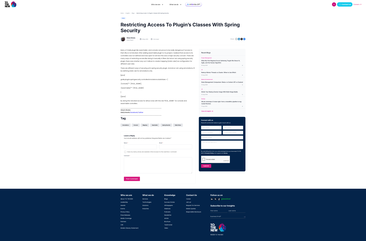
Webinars (167, 209)
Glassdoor (226, 199)
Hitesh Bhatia (131, 38)
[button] (334, 4)
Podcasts (167, 212)
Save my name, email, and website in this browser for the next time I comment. (152, 152)
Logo (11, 4)
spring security (166, 125)
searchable (155, 125)
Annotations (125, 125)
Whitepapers (168, 205)
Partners (123, 222)
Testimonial (168, 225)
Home (122, 13)
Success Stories (169, 202)
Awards (123, 205)
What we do (173, 4)
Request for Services (193, 205)
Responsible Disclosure (193, 212)
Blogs (133, 13)
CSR (122, 225)
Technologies (146, 202)
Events (123, 209)
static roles (178, 125)
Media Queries (191, 209)
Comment (127, 155)
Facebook (134, 112)
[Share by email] (236, 39)
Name (126, 143)
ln (211, 199)
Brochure (167, 222)
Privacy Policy (209, 153)
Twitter (140, 112)
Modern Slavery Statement (129, 228)
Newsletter (167, 215)
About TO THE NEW (127, 199)
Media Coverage (126, 218)
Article (166, 218)
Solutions (145, 205)
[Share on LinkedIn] (239, 39)
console (136, 125)
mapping (145, 125)
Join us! (188, 202)
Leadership (124, 202)
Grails (123, 18)
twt (215, 199)
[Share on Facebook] (244, 39)
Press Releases (125, 215)
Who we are (155, 4)
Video (166, 228)
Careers (356, 4)
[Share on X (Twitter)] (241, 39)
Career (188, 199)
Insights (128, 13)
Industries (145, 209)
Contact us (346, 4)
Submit (206, 166)
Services (145, 199)
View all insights (206, 111)
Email (161, 143)
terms (226, 153)
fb (219, 199)
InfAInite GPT (193, 4)
